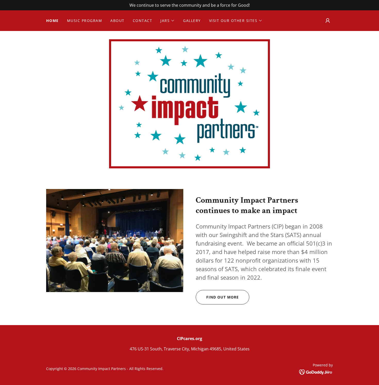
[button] (167, 21)
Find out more (222, 297)
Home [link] (52, 20)
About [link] (117, 20)
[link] (316, 371)
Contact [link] (142, 20)
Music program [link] (84, 20)
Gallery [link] (192, 20)
